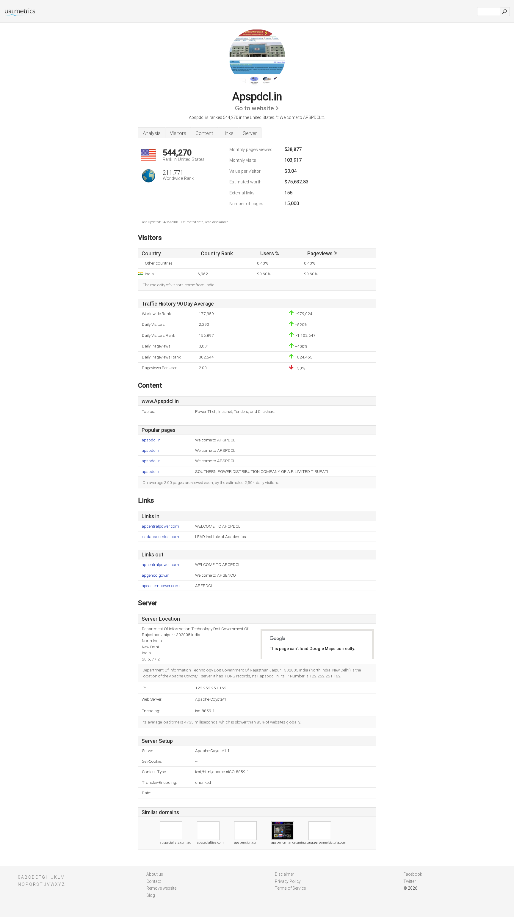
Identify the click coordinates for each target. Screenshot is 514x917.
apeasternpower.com (161, 585)
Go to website (254, 108)
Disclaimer (284, 874)
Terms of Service (290, 888)
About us (154, 874)
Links (228, 133)
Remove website (161, 888)
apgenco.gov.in (155, 575)
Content (204, 133)
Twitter (409, 881)
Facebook (412, 874)
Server (250, 133)
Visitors (178, 133)
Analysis (152, 133)
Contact (153, 881)
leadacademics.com (160, 536)
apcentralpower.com (160, 526)
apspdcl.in (151, 440)
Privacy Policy (288, 881)
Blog (150, 895)
